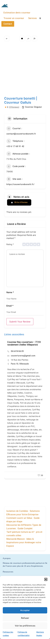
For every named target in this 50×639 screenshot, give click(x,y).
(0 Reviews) (14, 107)
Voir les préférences (25, 625)
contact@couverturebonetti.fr (21, 134)
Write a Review (21, 202)
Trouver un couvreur (13, 18)
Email (9, 306)
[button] (45, 579)
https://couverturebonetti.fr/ (20, 184)
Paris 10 (14, 364)
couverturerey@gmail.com (23, 356)
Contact (7, 23)
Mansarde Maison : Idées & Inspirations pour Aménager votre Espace (23, 542)
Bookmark (22, 38)
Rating (10, 244)
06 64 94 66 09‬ (17, 351)
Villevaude (24, 364)
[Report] (34, 38)
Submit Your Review (19, 321)
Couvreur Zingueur (33, 107)
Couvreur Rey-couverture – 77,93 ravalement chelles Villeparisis (24, 343)
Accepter (25, 610)
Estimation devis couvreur (16, 12)
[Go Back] (6, 38)
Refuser (25, 618)
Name (10, 292)
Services (32, 18)
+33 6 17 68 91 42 (15, 146)
